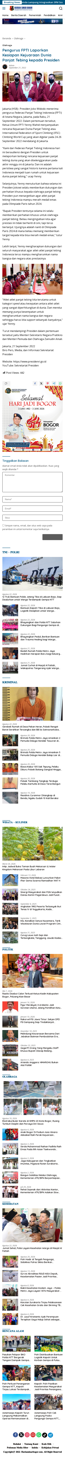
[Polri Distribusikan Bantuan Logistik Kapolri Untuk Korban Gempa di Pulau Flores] (48, 1344)
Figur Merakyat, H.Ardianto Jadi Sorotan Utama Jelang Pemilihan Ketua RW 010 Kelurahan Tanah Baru (41, 1006)
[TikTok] (44, 1435)
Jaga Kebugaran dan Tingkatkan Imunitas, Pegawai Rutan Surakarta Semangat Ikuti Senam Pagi (39, 1162)
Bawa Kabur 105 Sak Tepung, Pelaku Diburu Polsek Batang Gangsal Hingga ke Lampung (41, 768)
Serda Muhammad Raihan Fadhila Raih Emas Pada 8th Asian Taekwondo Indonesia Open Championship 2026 (41, 1148)
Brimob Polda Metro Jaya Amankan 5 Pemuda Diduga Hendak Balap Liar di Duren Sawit (40, 754)
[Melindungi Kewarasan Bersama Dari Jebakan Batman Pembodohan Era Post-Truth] (10, 1036)
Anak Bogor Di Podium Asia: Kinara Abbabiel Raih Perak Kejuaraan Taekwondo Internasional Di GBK (39, 1133)
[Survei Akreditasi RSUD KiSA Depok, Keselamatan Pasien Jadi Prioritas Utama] (10, 1276)
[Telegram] (50, 1435)
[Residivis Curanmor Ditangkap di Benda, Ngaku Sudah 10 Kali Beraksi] (10, 798)
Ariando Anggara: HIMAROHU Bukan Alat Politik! (39, 1064)
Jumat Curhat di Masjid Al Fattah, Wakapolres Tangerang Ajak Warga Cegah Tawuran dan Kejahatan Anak (40, 667)
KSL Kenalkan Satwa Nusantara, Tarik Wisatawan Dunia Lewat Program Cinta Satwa (41, 922)
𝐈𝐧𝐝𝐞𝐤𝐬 (35, 1447)
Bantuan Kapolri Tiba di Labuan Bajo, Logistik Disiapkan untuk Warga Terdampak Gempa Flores (40, 609)
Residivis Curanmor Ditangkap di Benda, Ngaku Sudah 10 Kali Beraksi (39, 797)
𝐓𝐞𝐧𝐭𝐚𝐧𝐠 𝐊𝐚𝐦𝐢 (31, 1444)
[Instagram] (27, 1435)
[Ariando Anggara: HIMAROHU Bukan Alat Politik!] (10, 1065)
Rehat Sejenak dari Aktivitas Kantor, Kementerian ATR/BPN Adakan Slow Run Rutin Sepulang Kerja (40, 1191)
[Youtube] (32, 1435)
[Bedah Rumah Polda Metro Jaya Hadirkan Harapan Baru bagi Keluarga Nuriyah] (10, 653)
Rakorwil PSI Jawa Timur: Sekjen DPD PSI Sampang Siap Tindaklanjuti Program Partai (40, 1021)
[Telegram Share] (54, 383)
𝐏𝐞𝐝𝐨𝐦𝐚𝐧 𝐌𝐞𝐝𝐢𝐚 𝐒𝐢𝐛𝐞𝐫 (17, 1447)
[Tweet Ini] (41, 383)
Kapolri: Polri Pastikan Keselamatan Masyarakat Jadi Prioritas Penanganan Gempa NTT (48, 1386)
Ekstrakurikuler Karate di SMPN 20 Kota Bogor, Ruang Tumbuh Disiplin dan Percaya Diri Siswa (30, 1122)
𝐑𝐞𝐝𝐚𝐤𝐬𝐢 (17, 1444)
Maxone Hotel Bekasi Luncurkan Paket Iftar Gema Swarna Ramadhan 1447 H (40, 879)
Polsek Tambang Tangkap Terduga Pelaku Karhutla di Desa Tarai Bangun (40, 782)
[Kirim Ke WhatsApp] (60, 383)
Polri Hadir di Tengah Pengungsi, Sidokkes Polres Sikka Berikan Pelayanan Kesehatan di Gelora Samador (37, 1261)
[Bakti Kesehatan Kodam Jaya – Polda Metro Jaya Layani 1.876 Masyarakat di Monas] (10, 1290)
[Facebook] (15, 1435)
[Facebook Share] (35, 383)
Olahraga (7, 45)
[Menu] (4, 8)
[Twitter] (21, 1435)
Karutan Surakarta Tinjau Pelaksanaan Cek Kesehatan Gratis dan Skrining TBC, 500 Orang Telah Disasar (41, 1304)
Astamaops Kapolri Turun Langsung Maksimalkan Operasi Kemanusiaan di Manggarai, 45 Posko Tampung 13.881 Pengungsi (16, 1415)
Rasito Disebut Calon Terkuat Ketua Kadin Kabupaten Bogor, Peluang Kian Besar (30, 995)
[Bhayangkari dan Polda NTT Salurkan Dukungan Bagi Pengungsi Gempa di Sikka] (10, 625)
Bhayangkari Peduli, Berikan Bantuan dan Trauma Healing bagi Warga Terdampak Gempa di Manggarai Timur (42, 638)
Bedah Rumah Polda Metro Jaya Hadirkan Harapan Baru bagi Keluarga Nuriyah (41, 652)
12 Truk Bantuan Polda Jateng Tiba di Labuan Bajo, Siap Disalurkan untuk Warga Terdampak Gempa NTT (32, 598)
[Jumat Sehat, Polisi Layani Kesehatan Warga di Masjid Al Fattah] (32, 1225)
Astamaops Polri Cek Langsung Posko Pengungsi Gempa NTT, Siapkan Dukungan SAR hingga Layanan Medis (46, 1415)
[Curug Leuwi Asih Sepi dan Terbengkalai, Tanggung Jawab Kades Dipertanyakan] (10, 937)
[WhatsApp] (38, 1435)
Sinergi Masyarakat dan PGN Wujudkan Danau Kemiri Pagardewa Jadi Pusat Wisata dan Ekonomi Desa (41, 893)
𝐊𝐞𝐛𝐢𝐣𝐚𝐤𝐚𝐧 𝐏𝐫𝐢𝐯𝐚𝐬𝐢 (50, 1447)
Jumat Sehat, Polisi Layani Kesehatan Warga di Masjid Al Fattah (32, 1249)
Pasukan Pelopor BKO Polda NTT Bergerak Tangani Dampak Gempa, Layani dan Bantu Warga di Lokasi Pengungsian (16, 1357)
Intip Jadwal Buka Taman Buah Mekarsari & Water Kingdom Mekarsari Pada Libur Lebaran (29, 868)
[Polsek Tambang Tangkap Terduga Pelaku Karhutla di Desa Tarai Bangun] (10, 783)
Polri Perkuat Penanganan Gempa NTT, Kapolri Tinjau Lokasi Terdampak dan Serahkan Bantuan (16, 1386)
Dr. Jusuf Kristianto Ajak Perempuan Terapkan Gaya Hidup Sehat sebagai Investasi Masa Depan (40, 1318)
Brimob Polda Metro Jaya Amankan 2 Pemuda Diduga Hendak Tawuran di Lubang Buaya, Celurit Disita (40, 739)
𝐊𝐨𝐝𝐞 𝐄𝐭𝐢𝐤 (46, 1444)
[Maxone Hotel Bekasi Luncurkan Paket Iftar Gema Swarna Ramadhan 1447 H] (10, 880)
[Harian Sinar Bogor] (20, 8)
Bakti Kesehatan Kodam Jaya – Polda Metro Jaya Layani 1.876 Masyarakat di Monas (41, 1289)
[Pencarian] (61, 8)
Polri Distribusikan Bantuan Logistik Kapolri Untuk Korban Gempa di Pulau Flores (48, 1357)
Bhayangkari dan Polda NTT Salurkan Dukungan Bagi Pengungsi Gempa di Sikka (40, 624)
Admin (11, 65)
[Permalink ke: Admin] (4, 66)
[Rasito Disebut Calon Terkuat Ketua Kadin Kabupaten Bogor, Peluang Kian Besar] (32, 971)
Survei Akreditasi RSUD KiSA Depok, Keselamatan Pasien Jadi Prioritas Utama (39, 1275)
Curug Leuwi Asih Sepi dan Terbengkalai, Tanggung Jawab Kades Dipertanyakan (41, 936)
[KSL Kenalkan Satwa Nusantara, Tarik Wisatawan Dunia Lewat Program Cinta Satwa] (10, 923)
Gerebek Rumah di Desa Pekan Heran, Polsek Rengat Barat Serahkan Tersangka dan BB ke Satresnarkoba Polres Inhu (30, 728)
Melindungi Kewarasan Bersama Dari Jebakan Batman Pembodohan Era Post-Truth (40, 1035)
